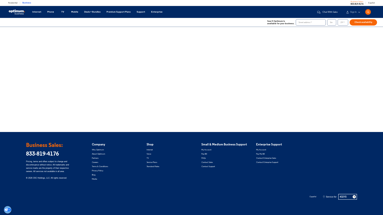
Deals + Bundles (92, 12)
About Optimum (98, 154)
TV (62, 12)
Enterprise (156, 12)
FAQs (203, 158)
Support (141, 12)
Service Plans (152, 162)
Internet (36, 12)
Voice (149, 154)
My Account (206, 150)
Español (371, 3)
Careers (95, 162)
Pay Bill (204, 154)
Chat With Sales (330, 12)
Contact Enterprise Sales (266, 158)
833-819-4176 (42, 154)
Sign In (353, 12)
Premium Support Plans (119, 12)
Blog (93, 175)
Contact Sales (207, 162)
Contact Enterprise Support (267, 162)
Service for (331, 196)
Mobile (74, 12)
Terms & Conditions (100, 167)
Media (94, 179)
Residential (13, 3)
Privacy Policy (97, 171)
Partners (95, 158)
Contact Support (208, 167)
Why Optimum (98, 150)
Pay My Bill (260, 154)
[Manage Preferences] (7, 210)
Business (26, 3)
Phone (50, 12)
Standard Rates (153, 167)
